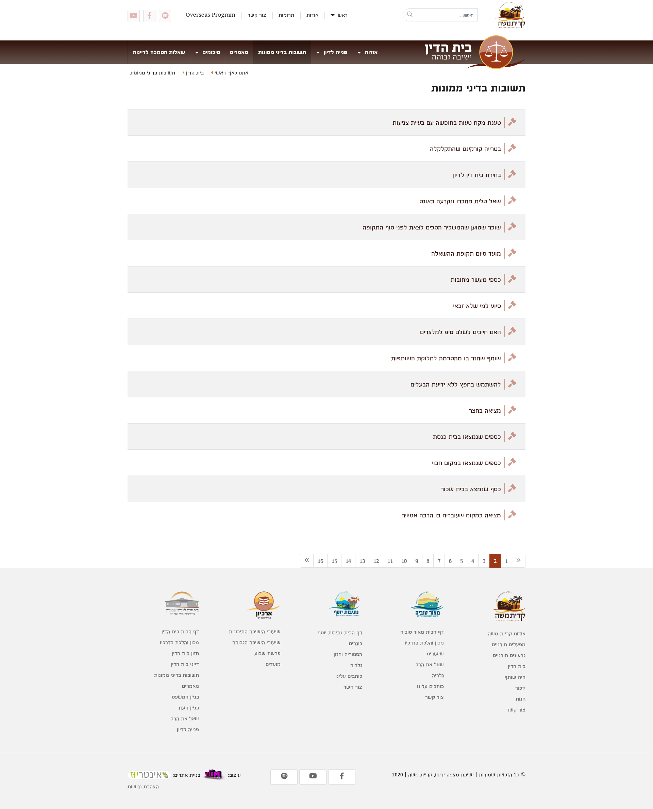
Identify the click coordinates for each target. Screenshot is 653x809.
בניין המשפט (185, 696)
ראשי (342, 14)
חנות (520, 698)
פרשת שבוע (267, 653)
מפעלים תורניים (508, 644)
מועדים (273, 664)
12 (376, 561)
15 (334, 561)
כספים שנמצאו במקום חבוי (466, 462)
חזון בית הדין (185, 653)
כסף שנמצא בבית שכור (471, 488)
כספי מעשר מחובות (476, 279)
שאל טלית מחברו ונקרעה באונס (460, 200)
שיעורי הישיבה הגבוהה (256, 642)
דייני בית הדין (185, 664)
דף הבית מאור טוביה (422, 631)
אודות (312, 14)
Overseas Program (210, 14)
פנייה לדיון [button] (334, 52)
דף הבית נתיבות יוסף (340, 632)
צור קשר (257, 14)
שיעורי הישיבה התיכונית (255, 631)
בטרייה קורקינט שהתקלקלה (465, 148)
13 (362, 561)
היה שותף (514, 677)
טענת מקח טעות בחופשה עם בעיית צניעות (446, 122)
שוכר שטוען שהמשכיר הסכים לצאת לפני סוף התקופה (432, 227)
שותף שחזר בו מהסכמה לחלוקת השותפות (446, 358)
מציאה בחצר (485, 410)
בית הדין (194, 72)
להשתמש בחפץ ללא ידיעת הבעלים (456, 384)
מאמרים (239, 52)
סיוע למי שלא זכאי (477, 305)
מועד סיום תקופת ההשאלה (466, 253)
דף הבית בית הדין (180, 631)
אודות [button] (370, 52)
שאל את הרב (430, 664)
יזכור (520, 687)
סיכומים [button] (210, 52)
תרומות (286, 14)
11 (390, 561)
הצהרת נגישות (143, 786)
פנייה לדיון (188, 729)
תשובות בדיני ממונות (282, 52)
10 (404, 561)
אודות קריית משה (506, 633)
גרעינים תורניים (509, 655)
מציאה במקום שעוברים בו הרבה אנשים (451, 515)
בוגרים (355, 643)
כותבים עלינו (430, 686)
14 (348, 561)
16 (320, 561)
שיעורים (435, 653)
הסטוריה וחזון (348, 654)
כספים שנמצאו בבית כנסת (467, 436)
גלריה (438, 675)
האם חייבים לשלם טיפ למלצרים (460, 331)
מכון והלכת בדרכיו (424, 642)
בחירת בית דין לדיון (477, 174)
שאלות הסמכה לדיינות (159, 52)
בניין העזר (188, 707)
